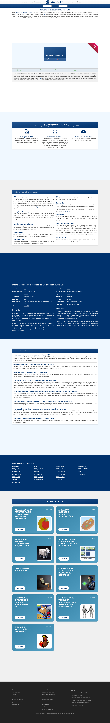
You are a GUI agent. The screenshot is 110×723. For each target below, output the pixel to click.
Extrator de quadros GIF (47, 709)
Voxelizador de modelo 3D (48, 702)
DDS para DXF (38, 469)
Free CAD (70, 304)
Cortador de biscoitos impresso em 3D (80, 697)
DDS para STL (16, 477)
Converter (70, 2)
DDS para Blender (17, 469)
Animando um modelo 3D (77, 705)
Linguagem (80, 2)
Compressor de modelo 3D (48, 699)
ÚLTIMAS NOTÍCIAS (55, 501)
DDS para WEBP (83, 469)
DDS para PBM (60, 471)
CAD (68, 294)
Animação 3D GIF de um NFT (78, 695)
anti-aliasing (66, 211)
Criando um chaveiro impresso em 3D (80, 702)
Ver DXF (80, 301)
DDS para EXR (38, 479)
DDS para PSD (60, 477)
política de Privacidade (17, 702)
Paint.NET (26, 306)
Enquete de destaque (17, 699)
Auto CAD (76, 304)
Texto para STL (45, 704)
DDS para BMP (38, 474)
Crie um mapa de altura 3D (48, 694)
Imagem (26, 294)
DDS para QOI (60, 479)
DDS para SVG (82, 474)
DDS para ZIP (16, 482)
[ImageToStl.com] (55, 2)
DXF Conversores (72, 301)
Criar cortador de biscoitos (41, 301)
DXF (44, 14)
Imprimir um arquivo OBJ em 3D (79, 692)
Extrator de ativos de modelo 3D (49, 697)
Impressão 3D (15, 697)
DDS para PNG (60, 474)
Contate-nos (15, 707)
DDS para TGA (82, 466)
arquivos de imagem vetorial (24, 12)
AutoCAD (69, 313)
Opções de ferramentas (43, 207)
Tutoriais (14, 694)
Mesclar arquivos (46, 707)
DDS (96, 12)
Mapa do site (15, 704)
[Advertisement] (33, 30)
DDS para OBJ (16, 474)
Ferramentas (24, 2)
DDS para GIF (60, 466)
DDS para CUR (38, 477)
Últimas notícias (16, 692)
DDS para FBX (16, 471)
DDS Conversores (29, 301)
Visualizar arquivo (36, 2)
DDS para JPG (60, 469)
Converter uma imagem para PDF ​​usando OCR (82, 700)
